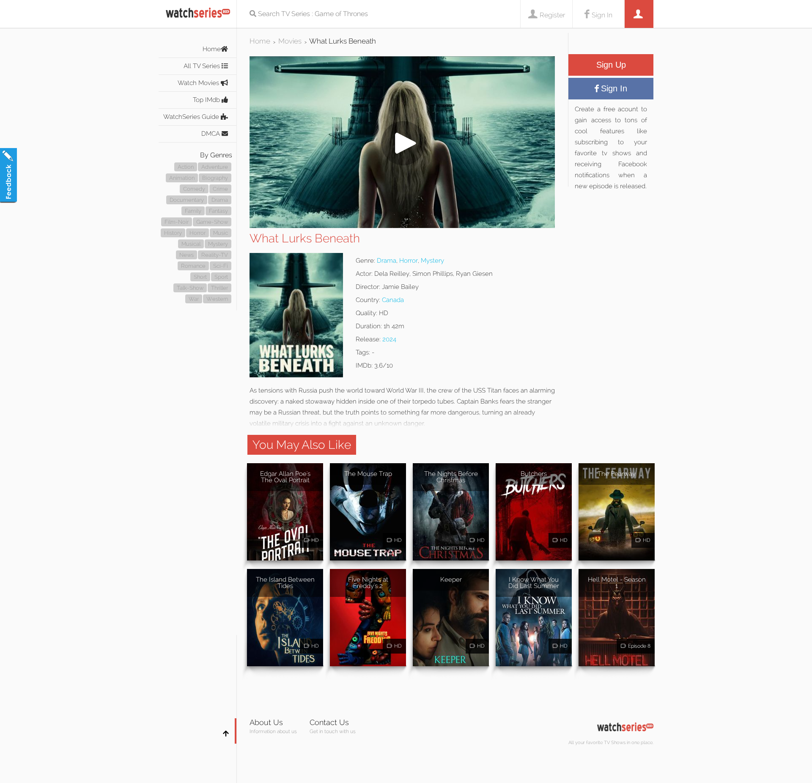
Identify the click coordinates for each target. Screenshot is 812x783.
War (194, 299)
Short (200, 277)
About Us (266, 722)
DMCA (211, 133)
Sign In (602, 15)
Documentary (187, 200)
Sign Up (611, 64)
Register (552, 15)
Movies (290, 41)
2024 (389, 339)
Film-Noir (177, 222)
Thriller (219, 288)
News (186, 255)
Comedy (194, 189)
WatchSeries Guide (192, 117)
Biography (215, 178)
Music (220, 233)
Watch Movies (199, 83)
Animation (182, 178)
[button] (402, 226)
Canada (393, 300)
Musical (190, 244)
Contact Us (329, 722)
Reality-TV (214, 255)
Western (217, 299)
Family (193, 211)
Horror (197, 233)
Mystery (218, 244)
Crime (220, 189)
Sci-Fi (220, 266)
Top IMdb (207, 100)
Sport (221, 277)
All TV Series (203, 66)
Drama (219, 200)
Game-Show (212, 222)
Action (186, 167)
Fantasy (218, 211)
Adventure (214, 167)
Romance (193, 266)
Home (212, 49)
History (173, 233)
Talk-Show (190, 288)
